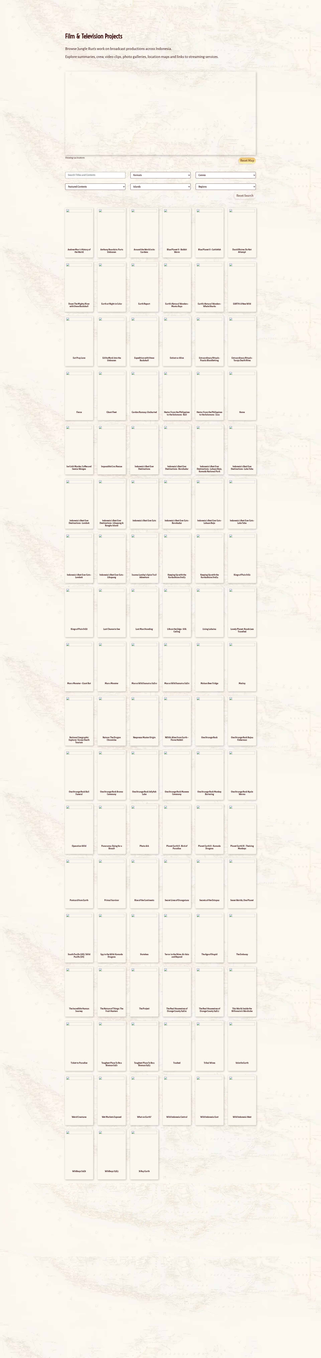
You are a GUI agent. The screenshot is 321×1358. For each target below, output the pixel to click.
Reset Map (247, 160)
